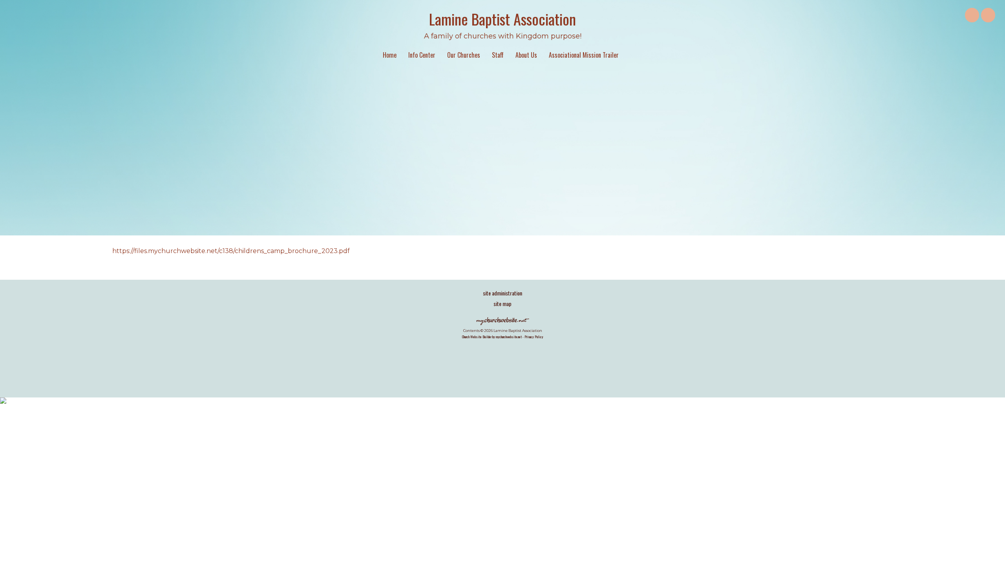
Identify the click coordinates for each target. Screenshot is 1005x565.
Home (390, 55)
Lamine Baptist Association (502, 19)
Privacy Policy (533, 336)
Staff (498, 55)
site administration (502, 293)
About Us (526, 55)
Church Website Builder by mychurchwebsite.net (492, 336)
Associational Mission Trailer (584, 55)
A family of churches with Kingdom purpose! (502, 36)
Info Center (421, 55)
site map (502, 303)
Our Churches (463, 55)
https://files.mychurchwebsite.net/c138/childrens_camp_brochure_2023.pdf (231, 251)
